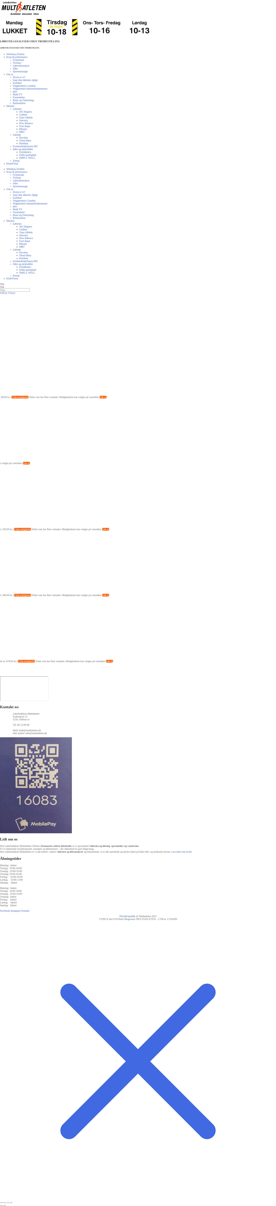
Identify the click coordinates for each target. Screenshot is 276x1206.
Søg (2, 284)
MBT (22, 132)
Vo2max (17, 62)
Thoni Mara (25, 140)
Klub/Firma (12, 163)
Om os (9, 74)
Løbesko (17, 108)
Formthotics (25, 152)
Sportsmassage (20, 71)
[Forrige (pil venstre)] (1, 1205)
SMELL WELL (27, 157)
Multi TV (17, 94)
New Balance (26, 123)
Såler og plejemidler (23, 149)
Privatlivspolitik (127, 916)
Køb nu (103, 397)
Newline (23, 137)
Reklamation (19, 103)
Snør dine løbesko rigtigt (25, 80)
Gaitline (23, 114)
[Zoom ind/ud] (1, 1202)
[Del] (7, 1202)
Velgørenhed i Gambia (24, 85)
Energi (16, 160)
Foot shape (24, 126)
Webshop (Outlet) (15, 54)
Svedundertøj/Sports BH (25, 146)
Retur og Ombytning (23, 100)
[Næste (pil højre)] (4, 1205)
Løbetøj (17, 134)
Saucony (23, 120)
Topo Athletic (26, 117)
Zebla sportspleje (27, 155)
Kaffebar (17, 83)
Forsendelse (19, 97)
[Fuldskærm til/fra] (4, 1202)
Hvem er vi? (19, 77)
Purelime (23, 143)
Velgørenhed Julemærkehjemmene (30, 88)
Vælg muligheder (20, 397)
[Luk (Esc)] (11, 1202)
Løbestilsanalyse (21, 65)
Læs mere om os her (181, 851)
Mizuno (23, 129)
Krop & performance (16, 57)
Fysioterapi (18, 60)
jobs (15, 91)
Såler (15, 68)
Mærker (10, 106)
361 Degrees (25, 111)
